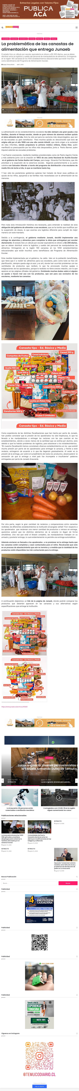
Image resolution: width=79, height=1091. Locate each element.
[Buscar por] (2, 28)
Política (47, 39)
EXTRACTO (49, 767)
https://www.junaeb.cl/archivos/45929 (14, 707)
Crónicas (32, 39)
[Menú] (77, 28)
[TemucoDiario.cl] (12, 27)
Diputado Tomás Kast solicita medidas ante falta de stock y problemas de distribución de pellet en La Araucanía (64, 865)
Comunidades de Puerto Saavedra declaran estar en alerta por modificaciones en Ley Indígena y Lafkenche (39, 838)
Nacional (39, 39)
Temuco (53, 39)
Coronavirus (23, 39)
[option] (23, 780)
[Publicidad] (39, 9)
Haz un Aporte (39, 1086)
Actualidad (6, 39)
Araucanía (14, 39)
